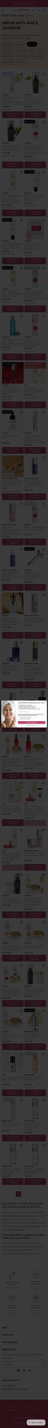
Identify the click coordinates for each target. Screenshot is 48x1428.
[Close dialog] (45, 702)
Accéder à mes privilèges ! (31, 722)
